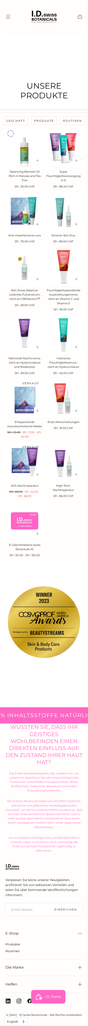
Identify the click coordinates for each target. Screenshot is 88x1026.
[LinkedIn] (8, 1001)
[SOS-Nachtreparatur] (24, 462)
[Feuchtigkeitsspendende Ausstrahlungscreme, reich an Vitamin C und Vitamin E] (63, 266)
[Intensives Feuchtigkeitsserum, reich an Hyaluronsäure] (63, 334)
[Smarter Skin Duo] (63, 211)
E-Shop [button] (12, 933)
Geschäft (15, 120)
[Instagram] (19, 1001)
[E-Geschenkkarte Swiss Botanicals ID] (24, 521)
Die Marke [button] (14, 967)
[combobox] (16, 1021)
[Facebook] (30, 1001)
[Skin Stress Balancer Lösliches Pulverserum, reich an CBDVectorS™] (24, 266)
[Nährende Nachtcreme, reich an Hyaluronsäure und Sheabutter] (24, 334)
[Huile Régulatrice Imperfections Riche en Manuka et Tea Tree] (24, 148)
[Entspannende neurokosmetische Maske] (24, 398)
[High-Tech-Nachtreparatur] (63, 462)
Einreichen (65, 909)
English (12, 1021)
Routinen (72, 120)
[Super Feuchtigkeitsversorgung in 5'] (63, 148)
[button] (8, 16)
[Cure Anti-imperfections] (24, 211)
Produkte (44, 120)
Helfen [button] (11, 984)
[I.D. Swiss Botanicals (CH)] (12, 867)
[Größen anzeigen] (37, 160)
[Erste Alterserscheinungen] (63, 398)
